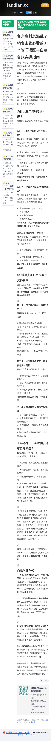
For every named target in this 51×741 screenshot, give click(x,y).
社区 (37, 12)
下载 (21, 12)
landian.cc (18, 5)
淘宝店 (45, 5)
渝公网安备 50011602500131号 (18, 732)
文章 (29, 12)
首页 (14, 12)
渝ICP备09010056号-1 (25, 735)
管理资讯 (32, 722)
